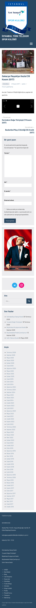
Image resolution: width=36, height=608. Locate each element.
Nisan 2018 (10, 483)
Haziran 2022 (11, 429)
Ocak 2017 (10, 504)
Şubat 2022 (10, 440)
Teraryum (7, 595)
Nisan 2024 (10, 397)
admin (24, 84)
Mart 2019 (10, 456)
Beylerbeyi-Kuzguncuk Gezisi (16, 327)
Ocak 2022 (10, 443)
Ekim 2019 (10, 448)
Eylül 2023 (10, 408)
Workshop (7, 597)
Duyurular (7, 579)
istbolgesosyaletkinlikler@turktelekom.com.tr (15, 535)
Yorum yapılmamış (7, 87)
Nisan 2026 (10, 360)
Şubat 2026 (10, 363)
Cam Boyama (8, 576)
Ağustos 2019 (11, 451)
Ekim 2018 (10, 469)
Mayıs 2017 (10, 499)
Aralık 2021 (10, 445)
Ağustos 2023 (11, 411)
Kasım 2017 (10, 488)
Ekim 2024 (10, 382)
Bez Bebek (7, 572)
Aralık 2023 (10, 403)
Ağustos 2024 (11, 387)
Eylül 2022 (10, 424)
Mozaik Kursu (8, 593)
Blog (5, 574)
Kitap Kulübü (8, 588)
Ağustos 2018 (11, 475)
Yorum (7, 153)
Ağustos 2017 (11, 493)
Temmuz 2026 (11, 352)
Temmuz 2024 (11, 389)
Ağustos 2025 (11, 368)
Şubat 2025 (10, 376)
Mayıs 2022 (10, 432)
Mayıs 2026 (10, 358)
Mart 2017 (10, 501)
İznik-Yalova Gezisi (13, 338)
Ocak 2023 (10, 416)
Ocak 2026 (10, 366)
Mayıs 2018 (10, 480)
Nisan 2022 (10, 435)
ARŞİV (6, 569)
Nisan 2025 (10, 374)
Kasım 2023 (10, 405)
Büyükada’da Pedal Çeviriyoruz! (17, 332)
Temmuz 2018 (11, 477)
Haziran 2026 (11, 355)
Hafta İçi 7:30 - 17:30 (8, 540)
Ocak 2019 (10, 461)
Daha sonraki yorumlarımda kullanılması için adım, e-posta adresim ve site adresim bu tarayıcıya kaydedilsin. (17, 211)
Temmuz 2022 (11, 427)
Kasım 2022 (10, 421)
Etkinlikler (6, 84)
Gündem (6, 586)
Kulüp (6, 590)
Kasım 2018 (10, 467)
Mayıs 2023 (10, 413)
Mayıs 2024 (10, 395)
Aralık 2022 (10, 419)
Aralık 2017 (10, 485)
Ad (5, 182)
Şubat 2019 (10, 459)
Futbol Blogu (8, 583)
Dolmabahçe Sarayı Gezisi (15, 317)
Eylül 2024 (10, 384)
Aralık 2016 (10, 507)
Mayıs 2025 (10, 371)
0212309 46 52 (6, 523)
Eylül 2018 (10, 472)
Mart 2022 (10, 437)
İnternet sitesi (9, 200)
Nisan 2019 (10, 453)
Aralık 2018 (10, 464)
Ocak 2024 (10, 400)
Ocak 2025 (10, 379)
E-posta (7, 191)
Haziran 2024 (11, 392)
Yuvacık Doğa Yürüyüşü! (14, 322)
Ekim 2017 (10, 491)
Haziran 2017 (11, 496)
